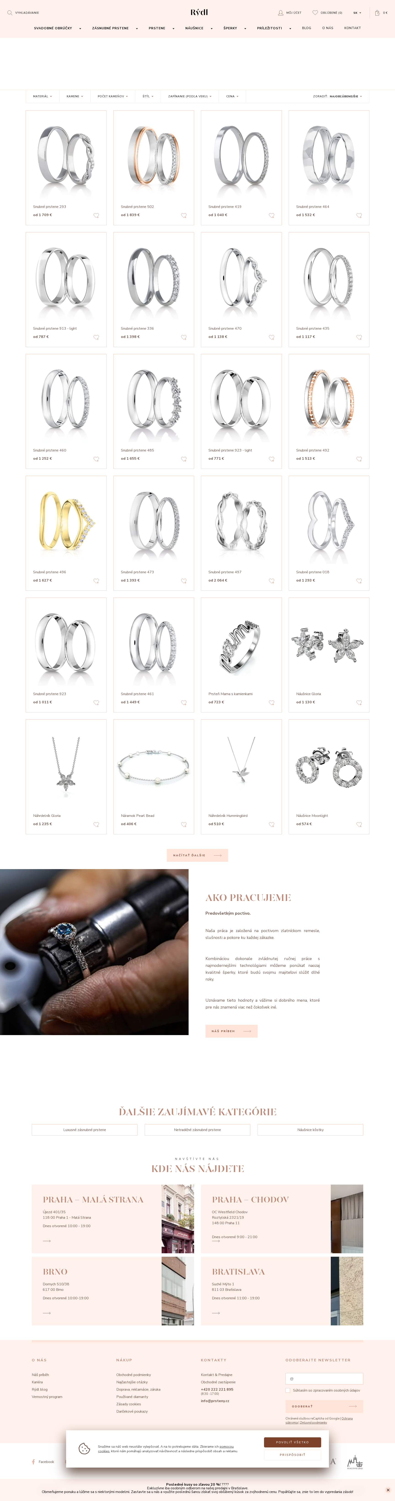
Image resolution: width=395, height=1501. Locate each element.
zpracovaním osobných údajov (336, 1390)
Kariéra (37, 1382)
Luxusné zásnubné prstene (84, 1129)
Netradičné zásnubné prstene (197, 1129)
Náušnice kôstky (310, 1129)
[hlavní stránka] (199, 16)
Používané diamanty (132, 1396)
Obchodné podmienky (133, 1374)
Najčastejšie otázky (132, 1382)
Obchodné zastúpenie (218, 1382)
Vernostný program (47, 1396)
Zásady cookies (128, 1404)
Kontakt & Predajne (216, 1374)
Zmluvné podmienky (313, 1423)
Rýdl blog (40, 1389)
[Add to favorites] (96, 216)
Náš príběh (40, 1374)
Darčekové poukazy (132, 1411)
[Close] (388, 1490)
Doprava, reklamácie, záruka (138, 1389)
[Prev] (99, 158)
